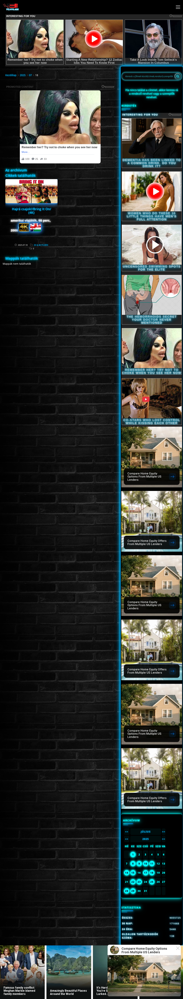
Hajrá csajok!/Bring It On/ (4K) (31, 210)
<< (126, 831)
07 (30, 75)
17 (145, 872)
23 (139, 881)
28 (126, 891)
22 (133, 881)
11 (152, 863)
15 (133, 872)
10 (145, 863)
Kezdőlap (10, 75)
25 (152, 881)
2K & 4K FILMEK (41, 245)
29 (133, 891)
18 (152, 872)
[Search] (178, 76)
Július (146, 831)
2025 (23, 75)
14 (126, 872)
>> (163, 831)
